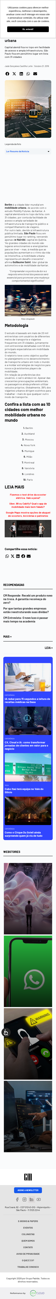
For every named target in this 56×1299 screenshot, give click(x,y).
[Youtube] (38, 1199)
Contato (28, 1247)
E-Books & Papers (28, 1221)
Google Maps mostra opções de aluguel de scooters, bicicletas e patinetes (28, 514)
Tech (7, 785)
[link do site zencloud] (37, 1293)
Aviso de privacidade (28, 1253)
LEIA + (49, 647)
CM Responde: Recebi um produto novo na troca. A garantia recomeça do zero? (27, 599)
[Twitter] (31, 1199)
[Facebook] (17, 1199)
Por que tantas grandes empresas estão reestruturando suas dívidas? (26, 610)
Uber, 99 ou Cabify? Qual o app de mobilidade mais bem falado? (28, 505)
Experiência (10, 695)
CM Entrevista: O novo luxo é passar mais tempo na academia (25, 619)
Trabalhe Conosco (28, 1266)
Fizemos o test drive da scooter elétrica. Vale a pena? (28, 496)
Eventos (28, 1227)
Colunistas (28, 1234)
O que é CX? (28, 1260)
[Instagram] (24, 1199)
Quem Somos (28, 1240)
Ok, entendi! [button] (28, 29)
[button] (7, 73)
